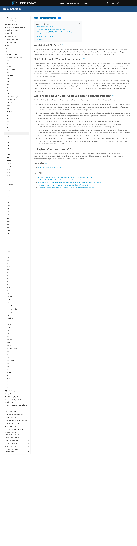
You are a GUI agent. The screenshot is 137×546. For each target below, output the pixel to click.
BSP (8, 91)
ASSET (9, 66)
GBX (8, 148)
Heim (36, 18)
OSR (8, 227)
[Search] (123, 3)
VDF (8, 357)
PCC (8, 245)
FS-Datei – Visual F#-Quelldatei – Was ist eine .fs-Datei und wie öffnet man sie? (64, 180)
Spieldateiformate (11, 54)
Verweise (40, 39)
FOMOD (9, 139)
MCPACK (9, 175)
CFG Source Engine (13, 97)
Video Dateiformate (11, 440)
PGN (8, 251)
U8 (8, 336)
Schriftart (8, 51)
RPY (8, 285)
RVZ (8, 291)
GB (8, 145)
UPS (8, 351)
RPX (8, 282)
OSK (8, 224)
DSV (8, 127)
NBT (8, 203)
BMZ (8, 78)
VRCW (9, 373)
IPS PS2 (9, 160)
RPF (8, 279)
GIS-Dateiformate (10, 391)
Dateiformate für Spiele (14, 57)
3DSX (8, 60)
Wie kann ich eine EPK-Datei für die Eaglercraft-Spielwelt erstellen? (56, 33)
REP (8, 276)
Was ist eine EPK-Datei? (45, 27)
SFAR (8, 300)
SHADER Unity (11, 312)
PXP (8, 270)
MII (8, 194)
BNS (8, 81)
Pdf (6, 408)
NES (8, 209)
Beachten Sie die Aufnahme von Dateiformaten (15, 401)
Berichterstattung (11, 426)
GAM (8, 142)
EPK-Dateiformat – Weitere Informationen (51, 29)
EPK (8, 133)
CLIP (8, 106)
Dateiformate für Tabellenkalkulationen (12, 433)
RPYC (8, 288)
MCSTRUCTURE (12, 182)
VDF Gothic (10, 361)
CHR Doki (10, 103)
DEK (8, 124)
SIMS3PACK (10, 318)
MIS (8, 197)
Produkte (61, 3)
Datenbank (8, 33)
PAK (8, 239)
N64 (8, 200)
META (9, 188)
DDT (8, 121)
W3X (8, 379)
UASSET (9, 339)
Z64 (8, 388)
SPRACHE (10, 324)
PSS (8, 260)
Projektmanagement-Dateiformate (16, 420)
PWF (8, 266)
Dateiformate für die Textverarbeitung (11, 450)
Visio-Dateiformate (11, 443)
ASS (8, 63)
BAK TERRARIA (11, 69)
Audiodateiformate (11, 21)
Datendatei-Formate (11, 30)
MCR (8, 179)
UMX (8, 342)
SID (8, 315)
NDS (8, 206)
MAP (8, 169)
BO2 (8, 85)
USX (8, 354)
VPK (8, 367)
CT (7, 118)
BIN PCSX (10, 75)
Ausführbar (8, 45)
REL (8, 273)
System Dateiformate (12, 437)
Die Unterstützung (73, 3)
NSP (8, 215)
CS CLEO (9, 112)
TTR (8, 330)
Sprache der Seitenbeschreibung (16, 405)
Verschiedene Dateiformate (14, 397)
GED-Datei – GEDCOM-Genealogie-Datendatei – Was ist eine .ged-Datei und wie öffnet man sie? (70, 182)
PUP (8, 263)
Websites (85, 3)
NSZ (8, 218)
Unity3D (9, 345)
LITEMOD (10, 166)
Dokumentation (12, 8)
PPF (8, 257)
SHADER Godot (12, 306)
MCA (8, 172)
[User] (118, 3)
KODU (9, 163)
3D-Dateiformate (10, 18)
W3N (8, 376)
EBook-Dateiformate (11, 39)
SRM (8, 327)
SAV (8, 294)
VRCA (8, 370)
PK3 (8, 254)
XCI (8, 382)
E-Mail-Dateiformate (11, 42)
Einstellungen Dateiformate (14, 429)
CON (8, 109)
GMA (8, 154)
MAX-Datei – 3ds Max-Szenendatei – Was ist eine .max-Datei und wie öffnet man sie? (66, 188)
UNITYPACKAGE (12, 348)
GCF (8, 151)
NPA (8, 212)
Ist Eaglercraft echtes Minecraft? (48, 36)
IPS (8, 157)
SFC (8, 303)
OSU (8, 230)
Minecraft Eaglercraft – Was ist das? (50, 167)
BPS (8, 88)
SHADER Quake (12, 309)
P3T (8, 236)
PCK (8, 248)
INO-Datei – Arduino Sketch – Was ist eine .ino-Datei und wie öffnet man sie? (63, 185)
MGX (8, 191)
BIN (8, 72)
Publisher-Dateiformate (12, 423)
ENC (8, 130)
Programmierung (10, 417)
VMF (8, 364)
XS (7, 385)
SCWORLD (10, 297)
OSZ (8, 233)
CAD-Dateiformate (11, 24)
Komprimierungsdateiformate (15, 27)
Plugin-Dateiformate (11, 411)
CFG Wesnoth (11, 100)
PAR (8, 242)
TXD (8, 333)
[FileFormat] (24, 3)
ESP (8, 136)
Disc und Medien (10, 36)
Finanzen (8, 48)
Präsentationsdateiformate (14, 414)
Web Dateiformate (11, 446)
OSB (8, 221)
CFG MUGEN (11, 94)
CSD (8, 115)
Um (93, 3)
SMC (8, 321)
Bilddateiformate (10, 394)
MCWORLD (10, 185)
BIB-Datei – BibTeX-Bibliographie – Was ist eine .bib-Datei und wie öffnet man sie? (65, 177)
